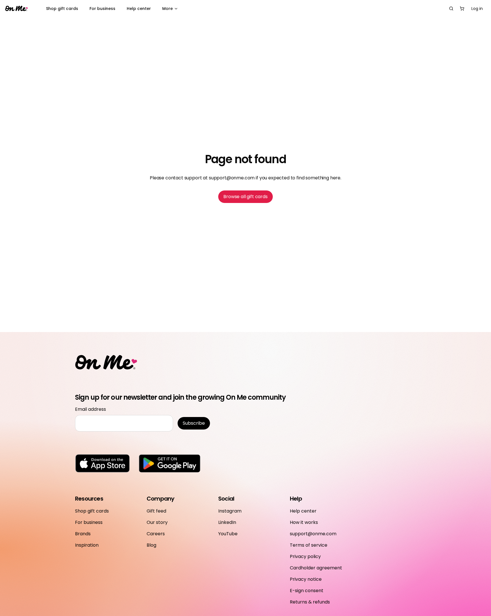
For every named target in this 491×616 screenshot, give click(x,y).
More (167, 8)
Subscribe (194, 423)
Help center (139, 8)
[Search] (451, 8)
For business (102, 8)
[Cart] (462, 8)
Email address (90, 409)
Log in (477, 8)
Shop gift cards (62, 8)
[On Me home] (16, 9)
